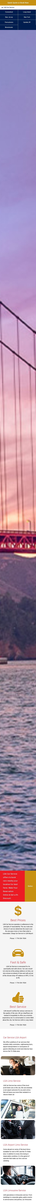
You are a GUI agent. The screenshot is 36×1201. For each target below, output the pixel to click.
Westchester (9, 27)
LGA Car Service (9, 7)
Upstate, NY (27, 22)
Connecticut (9, 12)
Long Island (27, 12)
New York (27, 17)
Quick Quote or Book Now (18, 3)
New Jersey (9, 17)
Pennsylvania (9, 22)
